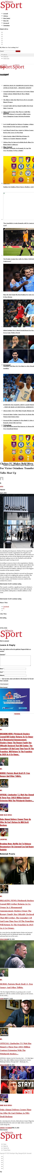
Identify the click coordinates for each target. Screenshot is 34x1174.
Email (2, 672)
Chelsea (5, 16)
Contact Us (5, 56)
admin (1, 486)
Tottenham (6, 25)
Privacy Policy (6, 1150)
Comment (3, 655)
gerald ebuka (3, 939)
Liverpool (6, 23)
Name (2, 669)
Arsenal (5, 13)
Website (2, 675)
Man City (6, 21)
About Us (5, 54)
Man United (6, 18)
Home (4, 1144)
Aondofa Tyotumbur (6, 1128)
